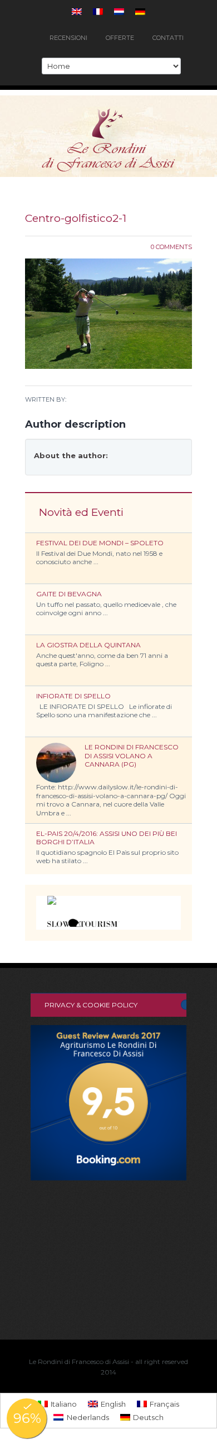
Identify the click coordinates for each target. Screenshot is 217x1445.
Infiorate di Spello (73, 696)
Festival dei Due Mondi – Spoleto (100, 543)
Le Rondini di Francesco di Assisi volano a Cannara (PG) (132, 755)
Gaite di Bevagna (69, 594)
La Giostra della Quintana (88, 645)
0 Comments (171, 247)
